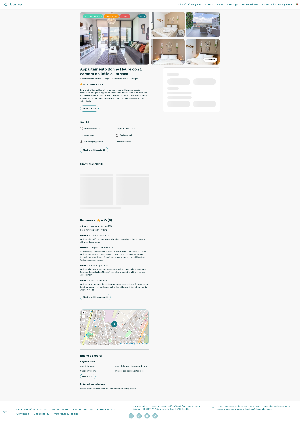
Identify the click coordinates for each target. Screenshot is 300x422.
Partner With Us (250, 4)
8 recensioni (96, 84)
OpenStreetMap (130, 344)
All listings (232, 4)
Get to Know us (215, 4)
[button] (117, 330)
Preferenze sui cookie (65, 414)
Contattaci (268, 4)
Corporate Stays (83, 409)
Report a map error (142, 344)
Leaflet (121, 344)
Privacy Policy (285, 4)
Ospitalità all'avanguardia (189, 4)
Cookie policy (41, 414)
